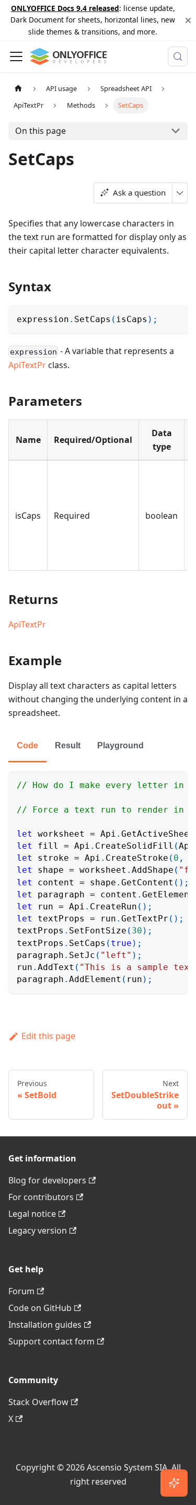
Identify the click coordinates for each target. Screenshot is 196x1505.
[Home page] (18, 89)
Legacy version (37, 1230)
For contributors (41, 1197)
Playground (120, 745)
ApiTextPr (27, 365)
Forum (21, 1291)
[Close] (188, 20)
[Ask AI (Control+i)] (174, 1483)
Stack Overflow (38, 1402)
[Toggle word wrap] (156, 784)
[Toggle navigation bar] (16, 56)
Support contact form (51, 1341)
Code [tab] (27, 745)
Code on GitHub (40, 1308)
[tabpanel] (98, 882)
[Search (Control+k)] (178, 56)
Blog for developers (47, 1180)
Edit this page (48, 1036)
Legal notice (32, 1213)
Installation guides (45, 1324)
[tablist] (98, 746)
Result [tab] (67, 745)
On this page (40, 130)
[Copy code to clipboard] (174, 317)
